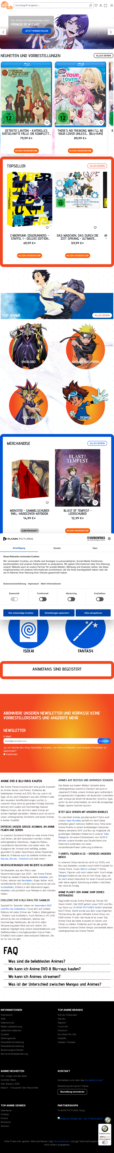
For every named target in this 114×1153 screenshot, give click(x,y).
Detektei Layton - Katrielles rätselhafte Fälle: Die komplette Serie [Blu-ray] (26, 132)
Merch (83, 869)
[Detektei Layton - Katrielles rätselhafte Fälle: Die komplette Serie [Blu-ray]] (26, 94)
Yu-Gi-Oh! (63, 1026)
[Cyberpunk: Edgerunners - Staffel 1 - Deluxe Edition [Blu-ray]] (29, 199)
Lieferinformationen (11, 1030)
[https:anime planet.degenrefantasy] (85, 628)
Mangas (62, 875)
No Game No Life (67, 1034)
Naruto (4, 858)
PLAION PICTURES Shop (71, 1110)
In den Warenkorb (26, 150)
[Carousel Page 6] (62, 46)
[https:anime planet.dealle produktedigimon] (85, 405)
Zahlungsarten (8, 1038)
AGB (3, 1018)
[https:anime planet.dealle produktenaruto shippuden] (85, 350)
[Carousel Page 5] (59, 46)
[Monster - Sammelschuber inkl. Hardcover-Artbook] (29, 478)
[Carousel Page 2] (48, 46)
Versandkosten (62, 1141)
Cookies (5, 1034)
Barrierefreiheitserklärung (14, 1053)
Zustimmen (12, 754)
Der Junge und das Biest (14, 1076)
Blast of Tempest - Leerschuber (77, 512)
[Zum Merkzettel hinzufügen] (47, 122)
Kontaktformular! (94, 1080)
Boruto (13, 858)
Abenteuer (6, 1110)
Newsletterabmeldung (12, 1046)
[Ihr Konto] (100, 5)
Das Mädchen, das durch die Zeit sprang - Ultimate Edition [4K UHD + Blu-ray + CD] (77, 237)
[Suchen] (90, 5)
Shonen (5, 1126)
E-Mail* (7, 736)
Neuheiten (26, 880)
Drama (4, 1118)
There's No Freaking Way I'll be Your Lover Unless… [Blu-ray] (80, 132)
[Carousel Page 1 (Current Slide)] (44, 46)
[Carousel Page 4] (55, 46)
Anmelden (104, 741)
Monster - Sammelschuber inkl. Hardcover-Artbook (29, 512)
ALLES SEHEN (103, 55)
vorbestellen (7, 887)
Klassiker (43, 877)
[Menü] (111, 5)
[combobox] (50, 5)
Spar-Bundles (73, 820)
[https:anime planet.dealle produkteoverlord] (28, 350)
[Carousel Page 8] (70, 46)
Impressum (7, 1014)
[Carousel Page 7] (66, 46)
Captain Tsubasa (66, 1042)
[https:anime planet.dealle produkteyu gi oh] (28, 405)
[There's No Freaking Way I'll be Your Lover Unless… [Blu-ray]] (80, 94)
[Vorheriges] (3, 32)
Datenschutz (7, 1022)
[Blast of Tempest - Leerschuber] (77, 478)
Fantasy (5, 1114)
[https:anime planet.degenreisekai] (28, 628)
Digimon (62, 1022)
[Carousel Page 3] (51, 46)
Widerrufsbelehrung (11, 1026)
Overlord (23, 858)
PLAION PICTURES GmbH (87, 907)
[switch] (105, 1142)
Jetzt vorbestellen (36, 31)
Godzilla (62, 1038)
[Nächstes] (111, 32)
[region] (57, 31)
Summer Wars (8, 1079)
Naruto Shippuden (67, 1014)
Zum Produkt (29, 530)
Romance (6, 1122)
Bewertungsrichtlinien (12, 1050)
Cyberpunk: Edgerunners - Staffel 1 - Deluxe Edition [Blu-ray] (29, 237)
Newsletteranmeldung (12, 1042)
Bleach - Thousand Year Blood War (19, 1087)
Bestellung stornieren (72, 1091)
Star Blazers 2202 (10, 1083)
